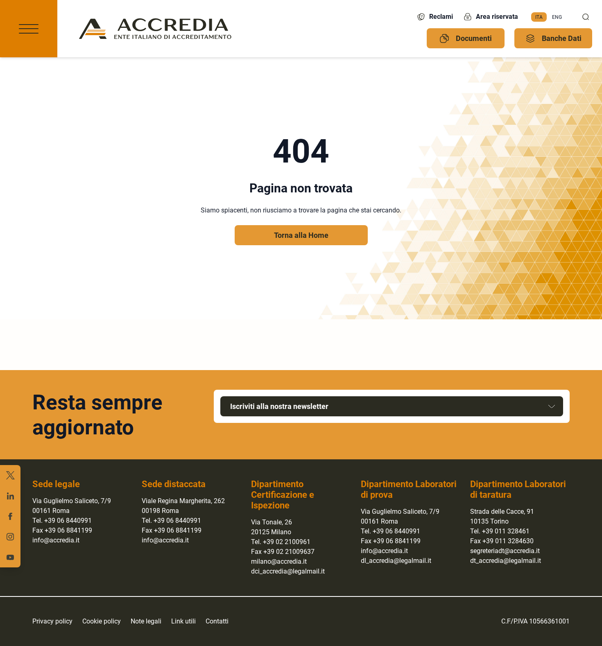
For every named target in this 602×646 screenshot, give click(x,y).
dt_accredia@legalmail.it (505, 561)
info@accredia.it (55, 540)
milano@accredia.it (279, 561)
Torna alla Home (301, 235)
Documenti (474, 38)
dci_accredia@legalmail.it (288, 571)
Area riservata (497, 16)
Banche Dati (562, 38)
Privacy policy (52, 621)
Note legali (146, 621)
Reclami (441, 16)
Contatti (217, 621)
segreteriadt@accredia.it (505, 551)
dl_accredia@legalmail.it (396, 561)
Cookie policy (101, 621)
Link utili (183, 621)
